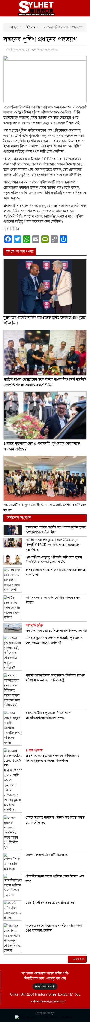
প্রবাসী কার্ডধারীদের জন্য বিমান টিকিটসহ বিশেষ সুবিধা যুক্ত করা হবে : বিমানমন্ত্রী (55, 677)
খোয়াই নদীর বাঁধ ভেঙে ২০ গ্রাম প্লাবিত (50, 902)
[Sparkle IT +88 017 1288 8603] (45, 1017)
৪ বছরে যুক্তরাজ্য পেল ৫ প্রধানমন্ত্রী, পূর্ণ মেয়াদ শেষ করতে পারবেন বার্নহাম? (54, 640)
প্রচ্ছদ (14, 27)
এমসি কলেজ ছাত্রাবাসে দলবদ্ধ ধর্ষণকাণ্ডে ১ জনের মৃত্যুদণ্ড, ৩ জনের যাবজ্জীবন (52, 755)
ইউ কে (30, 27)
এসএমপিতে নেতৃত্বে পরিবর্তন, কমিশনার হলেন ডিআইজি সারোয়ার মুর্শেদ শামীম (54, 559)
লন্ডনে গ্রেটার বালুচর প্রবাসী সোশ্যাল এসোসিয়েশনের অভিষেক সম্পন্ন (48, 715)
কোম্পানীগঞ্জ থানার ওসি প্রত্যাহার (46, 855)
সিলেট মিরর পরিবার (45, 986)
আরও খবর (78, 959)
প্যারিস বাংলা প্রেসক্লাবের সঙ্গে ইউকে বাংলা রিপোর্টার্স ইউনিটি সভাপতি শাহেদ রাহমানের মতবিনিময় (52, 545)
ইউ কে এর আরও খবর (19, 251)
